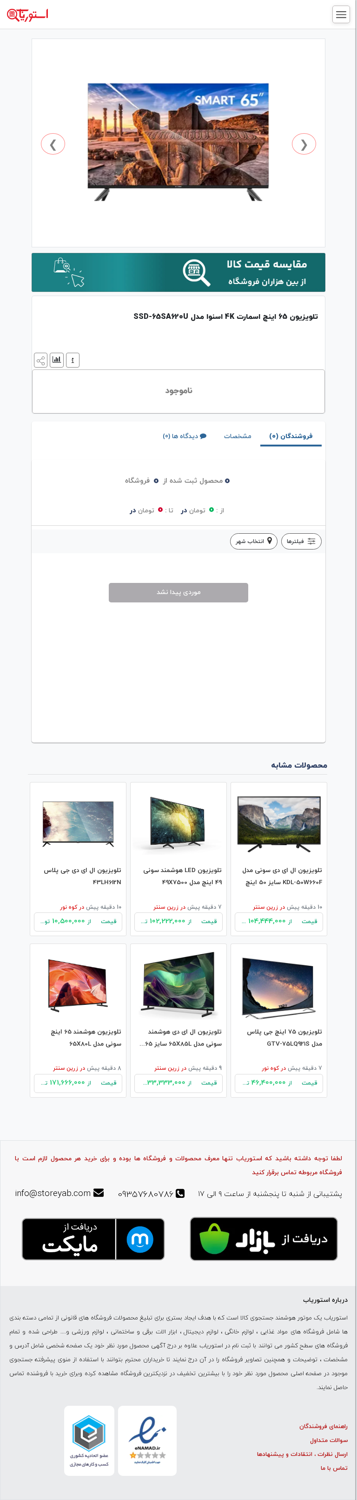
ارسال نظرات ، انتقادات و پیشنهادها (302, 1454)
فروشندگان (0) (291, 436)
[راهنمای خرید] (71, 359)
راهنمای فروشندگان (323, 1426)
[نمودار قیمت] (55, 359)
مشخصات (237, 436)
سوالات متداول (329, 1440)
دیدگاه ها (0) (180, 436)
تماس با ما (334, 1468)
